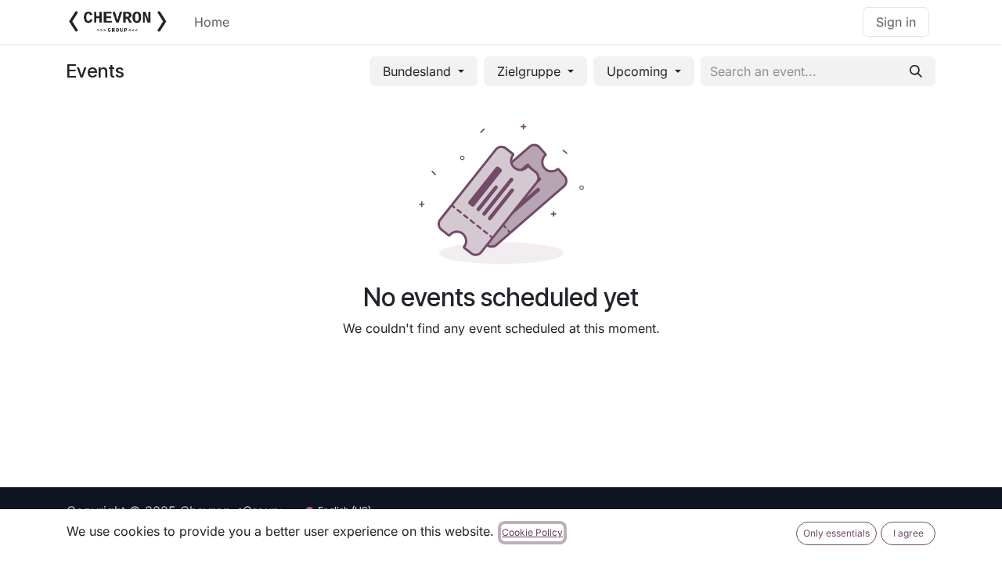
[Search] (915, 71)
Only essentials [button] (836, 533)
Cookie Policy (532, 532)
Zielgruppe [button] (530, 71)
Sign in (896, 22)
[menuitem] (212, 22)
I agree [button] (908, 533)
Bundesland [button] (419, 71)
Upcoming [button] (639, 71)
